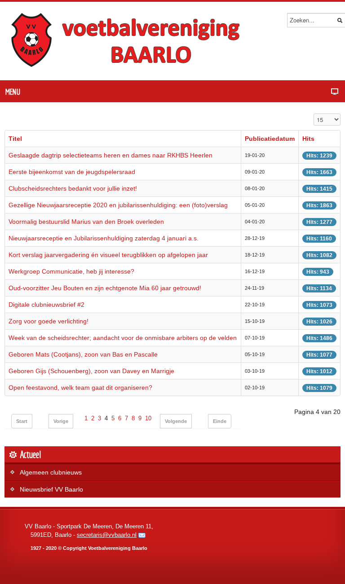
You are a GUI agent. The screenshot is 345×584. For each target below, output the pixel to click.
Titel (15, 138)
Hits (308, 138)
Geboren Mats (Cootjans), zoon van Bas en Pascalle (83, 354)
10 (148, 418)
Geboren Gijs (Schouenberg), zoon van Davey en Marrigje (91, 371)
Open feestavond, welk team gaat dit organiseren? (80, 387)
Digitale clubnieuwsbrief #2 (46, 304)
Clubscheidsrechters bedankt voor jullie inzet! (73, 188)
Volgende (176, 421)
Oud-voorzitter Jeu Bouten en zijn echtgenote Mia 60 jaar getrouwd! (105, 288)
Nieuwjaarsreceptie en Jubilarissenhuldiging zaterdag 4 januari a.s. (104, 238)
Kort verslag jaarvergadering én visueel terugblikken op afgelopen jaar (108, 254)
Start (21, 421)
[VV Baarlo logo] (130, 41)
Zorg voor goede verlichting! (48, 321)
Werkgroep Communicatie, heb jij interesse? (71, 271)
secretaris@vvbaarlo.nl (107, 535)
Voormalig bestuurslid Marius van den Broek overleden (86, 221)
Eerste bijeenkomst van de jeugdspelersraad (72, 171)
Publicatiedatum (270, 138)
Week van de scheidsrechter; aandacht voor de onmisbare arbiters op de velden (123, 337)
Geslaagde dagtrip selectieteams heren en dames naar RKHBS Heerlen (110, 155)
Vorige (60, 421)
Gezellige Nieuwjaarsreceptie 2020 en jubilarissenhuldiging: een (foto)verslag (118, 205)
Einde (219, 421)
